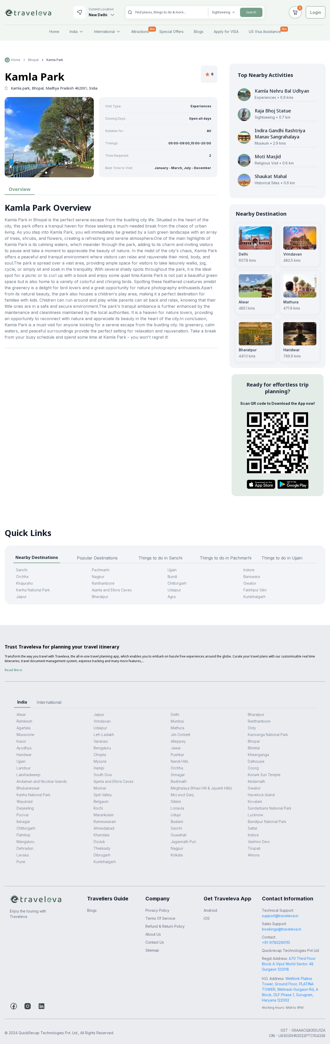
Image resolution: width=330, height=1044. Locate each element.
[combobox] (169, 12)
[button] (46, 173)
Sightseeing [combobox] (221, 12)
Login (315, 12)
